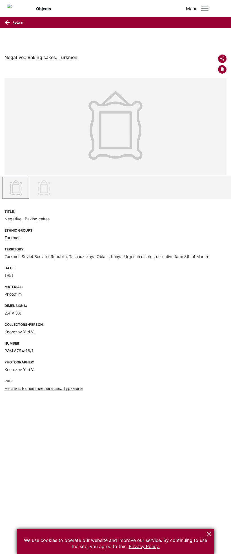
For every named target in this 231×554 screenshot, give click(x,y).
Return (17, 22)
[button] (209, 534)
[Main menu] (205, 8)
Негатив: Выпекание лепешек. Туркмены (44, 388)
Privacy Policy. (144, 546)
